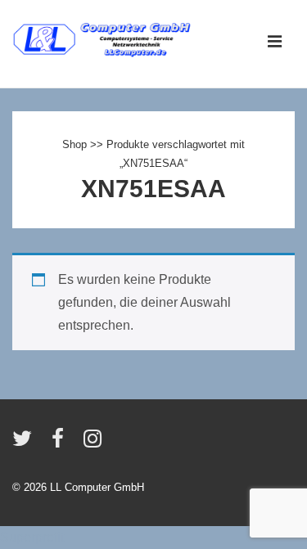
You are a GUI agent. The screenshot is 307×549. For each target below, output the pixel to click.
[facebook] (61, 444)
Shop (74, 144)
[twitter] (25, 444)
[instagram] (95, 444)
